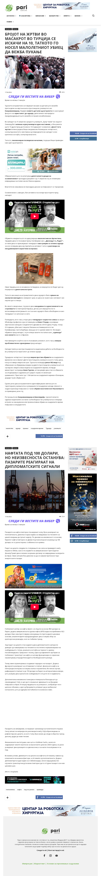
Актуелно (8, 29)
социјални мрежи (37, 428)
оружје (18, 428)
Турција (48, 428)
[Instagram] (50, 855)
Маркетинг (39, 863)
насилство (9, 428)
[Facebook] (44, 855)
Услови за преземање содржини (63, 863)
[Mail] (56, 855)
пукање (25, 428)
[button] (93, 15)
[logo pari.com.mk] (50, 830)
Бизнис (15, 29)
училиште (57, 428)
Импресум (27, 863)
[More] (7, 436)
